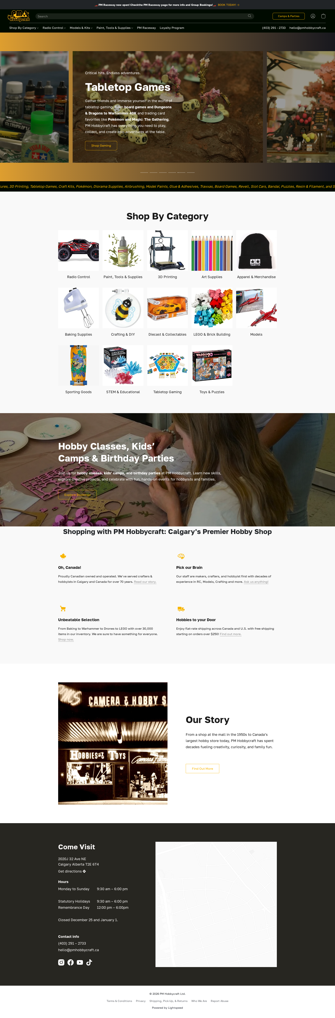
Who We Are (199, 1001)
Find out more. (231, 634)
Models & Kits (80, 28)
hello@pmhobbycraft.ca (78, 950)
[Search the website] (250, 16)
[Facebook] (70, 962)
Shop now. (66, 639)
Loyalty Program (172, 28)
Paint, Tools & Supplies (114, 28)
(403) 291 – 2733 (72, 943)
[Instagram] (61, 962)
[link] (229, 5)
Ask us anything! (256, 582)
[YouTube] (80, 962)
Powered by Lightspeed (167, 1007)
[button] (18, 16)
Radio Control (53, 28)
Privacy (141, 1001)
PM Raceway (146, 28)
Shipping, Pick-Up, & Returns (168, 1001)
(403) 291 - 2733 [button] (274, 28)
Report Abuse (219, 1001)
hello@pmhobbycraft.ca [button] (307, 28)
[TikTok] (89, 962)
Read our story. (145, 582)
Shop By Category (23, 28)
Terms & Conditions (119, 1001)
